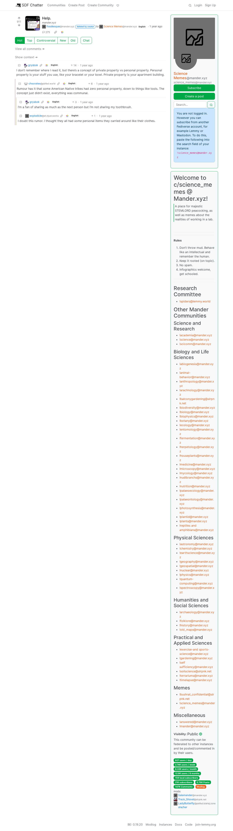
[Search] (190, 5)
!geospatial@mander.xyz (196, 566)
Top (29, 40)
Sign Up (210, 5)
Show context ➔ (26, 57)
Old (73, 40)
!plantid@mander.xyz (193, 517)
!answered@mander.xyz (195, 722)
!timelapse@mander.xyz (195, 680)
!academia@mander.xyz (195, 335)
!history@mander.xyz (193, 625)
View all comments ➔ (29, 49)
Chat (86, 40)
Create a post (194, 96)
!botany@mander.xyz (193, 421)
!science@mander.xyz (194, 339)
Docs (178, 824)
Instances (165, 824)
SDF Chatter (32, 5)
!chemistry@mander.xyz (195, 548)
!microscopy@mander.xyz (197, 469)
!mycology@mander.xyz (195, 473)
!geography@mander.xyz (196, 561)
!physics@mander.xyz (194, 574)
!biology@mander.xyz (194, 412)
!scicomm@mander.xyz (195, 344)
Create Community (101, 5)
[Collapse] (19, 65)
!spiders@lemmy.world (194, 301)
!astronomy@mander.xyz (196, 544)
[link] (55, 32)
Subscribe (194, 88)
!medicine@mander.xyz (195, 464)
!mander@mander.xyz (194, 726)
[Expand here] (32, 23)
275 (48, 32)
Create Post (76, 5)
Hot (19, 40)
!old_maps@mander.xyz (195, 629)
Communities (56, 5)
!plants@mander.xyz (193, 521)
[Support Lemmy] (118, 5)
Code (188, 824)
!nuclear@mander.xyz (194, 570)
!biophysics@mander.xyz (196, 416)
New (63, 40)
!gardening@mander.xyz (196, 658)
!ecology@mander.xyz (194, 425)
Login (198, 5)
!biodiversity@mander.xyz (197, 407)
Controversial (46, 40)
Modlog (201, 786)
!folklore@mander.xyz (194, 621)
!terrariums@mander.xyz (196, 675)
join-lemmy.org (205, 824)
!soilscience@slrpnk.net (195, 671)
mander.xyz (49, 22)
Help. (46, 18)
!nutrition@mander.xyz (194, 486)
